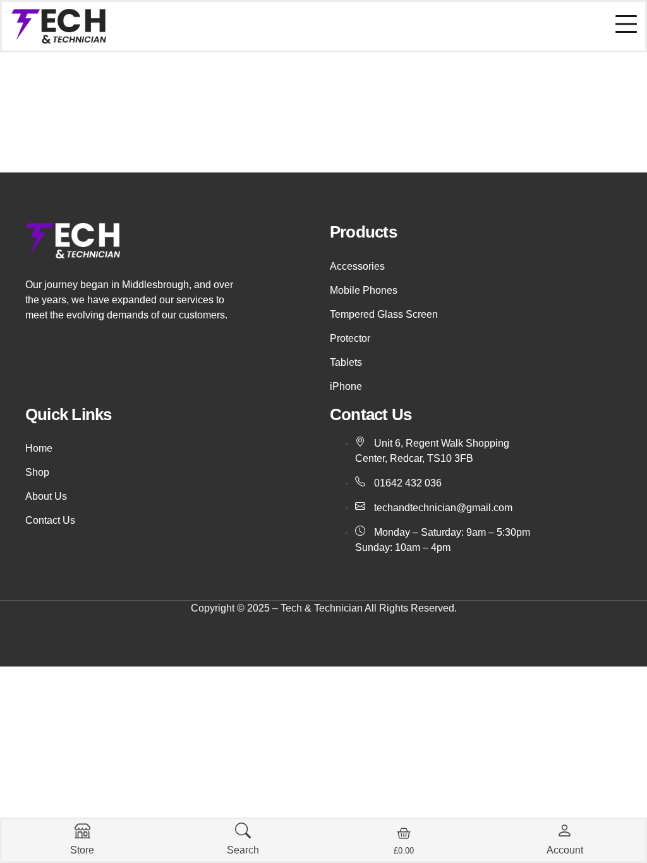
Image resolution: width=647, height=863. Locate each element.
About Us (46, 496)
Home (38, 448)
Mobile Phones (363, 290)
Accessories (357, 266)
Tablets (346, 362)
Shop (37, 472)
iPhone (346, 386)
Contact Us (50, 520)
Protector (350, 338)
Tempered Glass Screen (384, 314)
